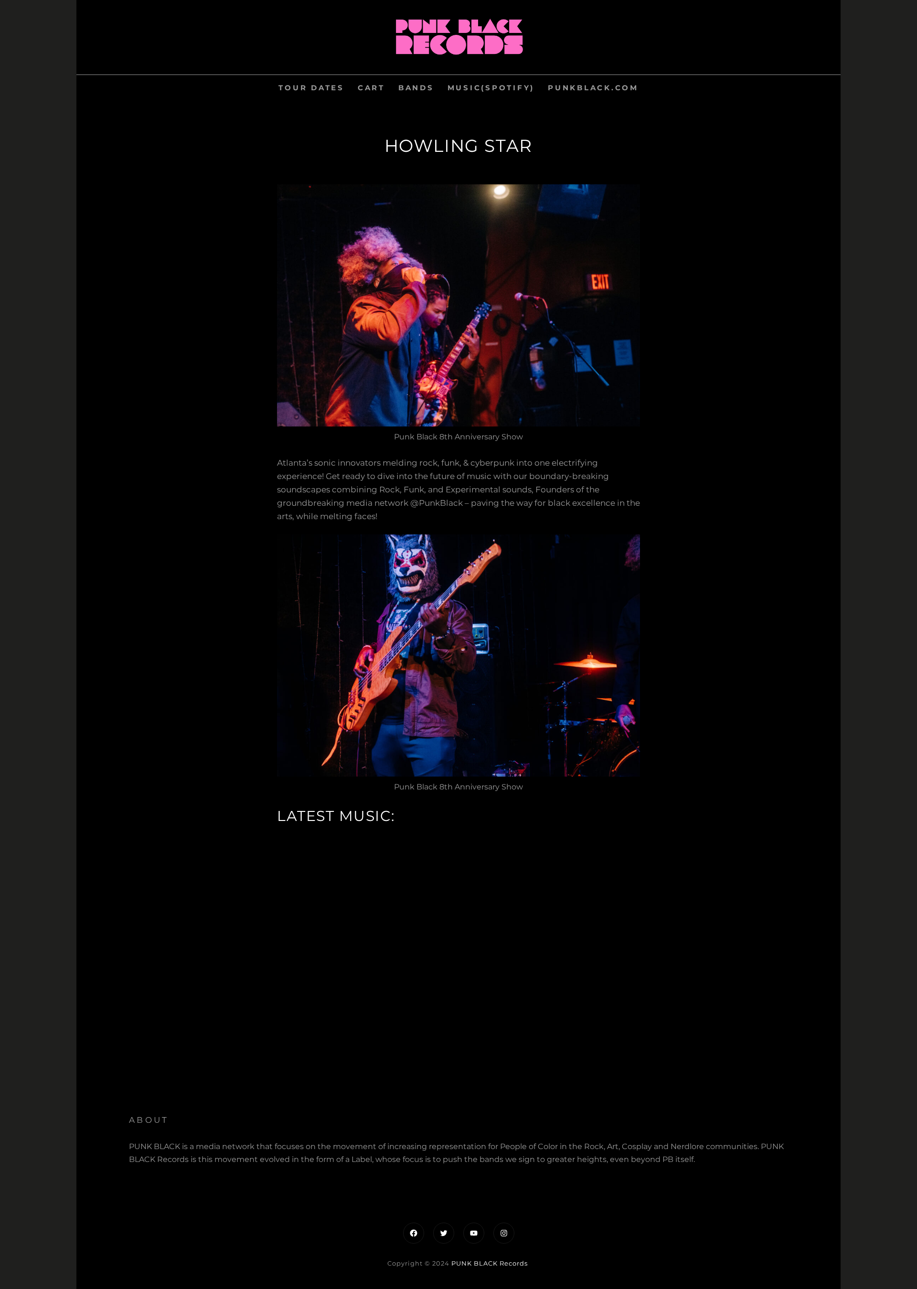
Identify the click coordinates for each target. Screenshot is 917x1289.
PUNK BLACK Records (489, 1263)
